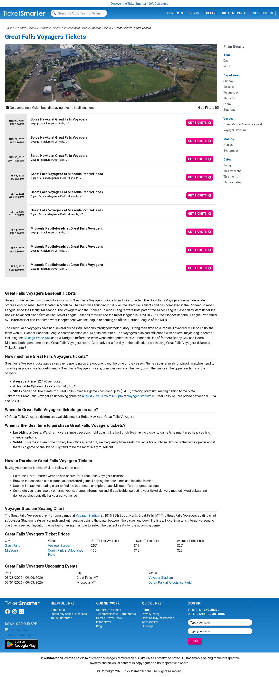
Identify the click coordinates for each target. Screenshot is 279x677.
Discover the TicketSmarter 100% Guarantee (139, 3)
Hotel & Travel (234, 13)
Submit (195, 641)
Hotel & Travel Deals (109, 618)
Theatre (210, 13)
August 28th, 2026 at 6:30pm (102, 396)
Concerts (175, 13)
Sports (193, 13)
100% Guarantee (61, 618)
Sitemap (147, 626)
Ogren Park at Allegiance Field (170, 582)
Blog (99, 626)
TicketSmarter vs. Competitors (116, 614)
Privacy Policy (151, 614)
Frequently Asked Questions (69, 614)
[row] (111, 123)
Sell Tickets (263, 13)
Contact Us (58, 609)
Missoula (11, 550)
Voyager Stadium (139, 396)
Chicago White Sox (37, 338)
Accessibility (150, 622)
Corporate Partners (108, 609)
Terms (146, 609)
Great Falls (12, 546)
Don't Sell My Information (158, 618)
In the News (103, 622)
